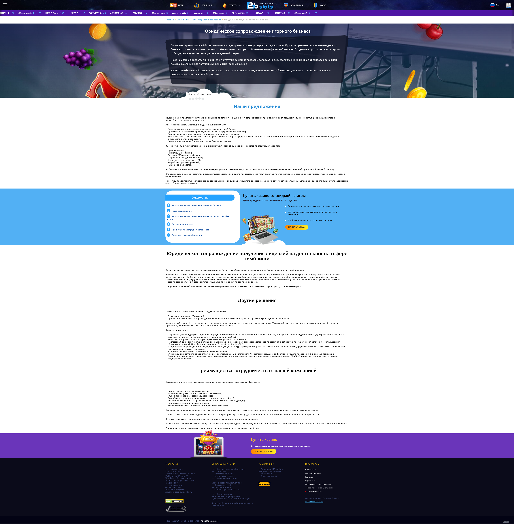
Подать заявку (296, 227)
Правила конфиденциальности (320, 488)
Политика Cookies (314, 491)
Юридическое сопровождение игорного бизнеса (196, 205)
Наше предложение (182, 211)
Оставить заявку (263, 451)
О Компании (310, 470)
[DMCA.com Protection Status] (174, 502)
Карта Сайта (310, 481)
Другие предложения (183, 224)
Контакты (309, 477)
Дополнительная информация (187, 235)
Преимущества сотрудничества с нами (191, 229)
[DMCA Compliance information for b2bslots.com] (175, 511)
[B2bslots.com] (260, 5)
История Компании (313, 473)
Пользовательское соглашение (318, 484)
